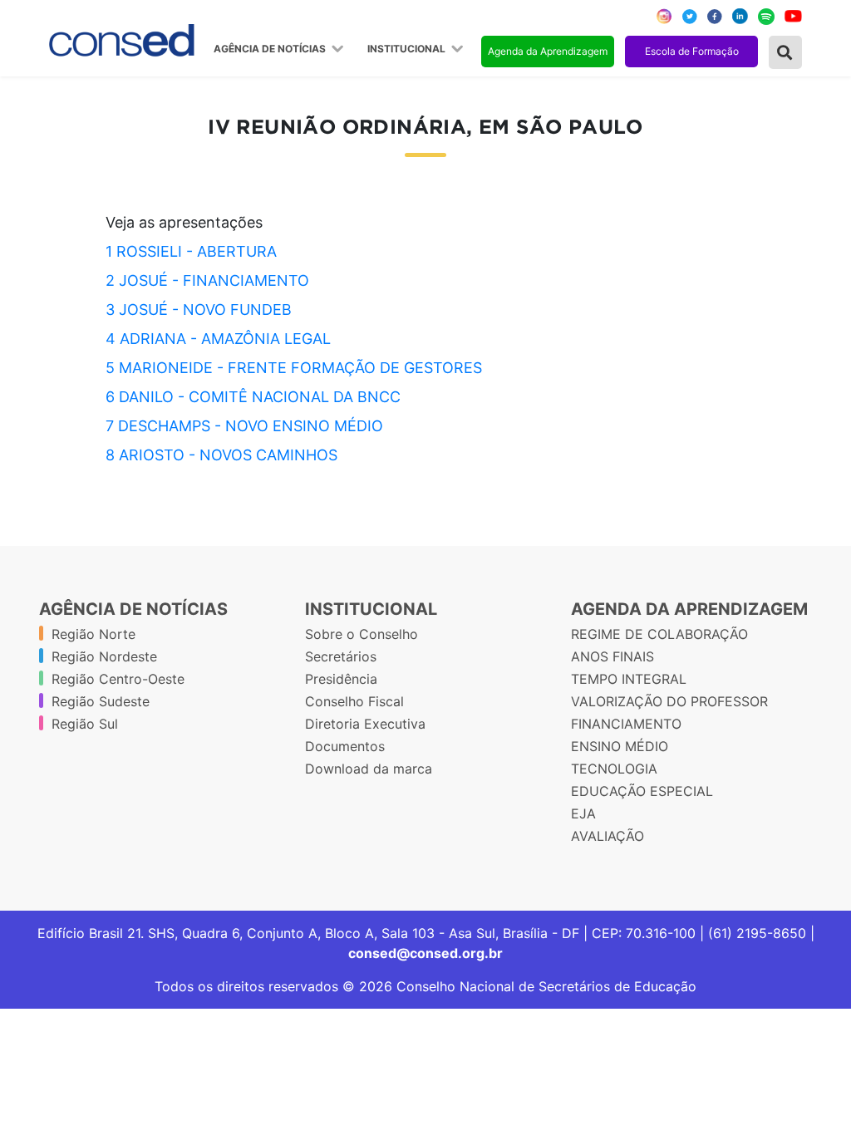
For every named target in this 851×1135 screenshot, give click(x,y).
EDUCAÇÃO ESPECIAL (642, 791)
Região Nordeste (104, 656)
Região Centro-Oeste (118, 679)
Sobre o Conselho (361, 634)
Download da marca (368, 768)
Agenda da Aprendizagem (548, 51)
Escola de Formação (692, 51)
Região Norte (93, 634)
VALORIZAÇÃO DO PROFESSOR (669, 701)
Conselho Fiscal (354, 701)
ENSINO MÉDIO (619, 746)
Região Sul (85, 723)
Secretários (340, 656)
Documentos (345, 746)
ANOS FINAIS (612, 656)
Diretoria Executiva (365, 723)
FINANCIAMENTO (626, 723)
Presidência (341, 679)
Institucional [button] (407, 49)
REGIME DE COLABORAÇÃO (659, 634)
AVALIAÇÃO (607, 836)
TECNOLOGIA (614, 768)
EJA (583, 813)
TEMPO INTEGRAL (628, 679)
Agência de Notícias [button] (271, 49)
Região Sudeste (101, 701)
